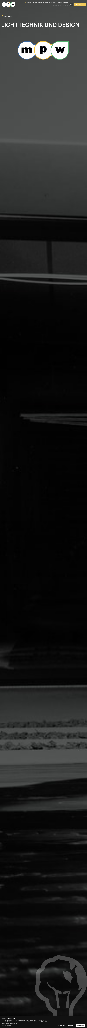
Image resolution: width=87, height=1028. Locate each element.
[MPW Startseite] (8, 4)
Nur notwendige (61, 1025)
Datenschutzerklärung (7, 1025)
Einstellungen (71, 1025)
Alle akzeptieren (80, 1025)
